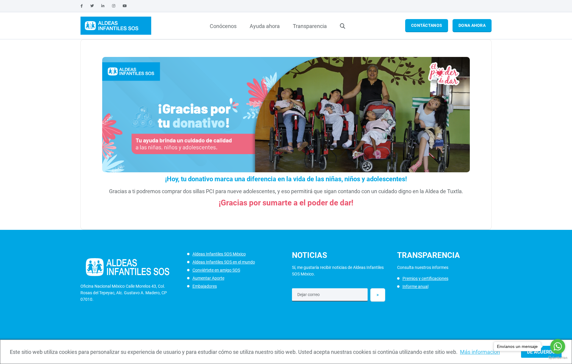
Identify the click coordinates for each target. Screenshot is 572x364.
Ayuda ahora (265, 26)
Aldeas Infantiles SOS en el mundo (223, 262)
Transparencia (310, 26)
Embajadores (204, 286)
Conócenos (223, 26)
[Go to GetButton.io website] (557, 358)
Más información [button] (480, 352)
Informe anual (415, 286)
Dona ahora (472, 25)
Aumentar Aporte (208, 278)
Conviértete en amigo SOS (216, 270)
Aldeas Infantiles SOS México (219, 254)
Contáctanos (426, 25)
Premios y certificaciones (425, 278)
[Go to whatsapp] (557, 346)
